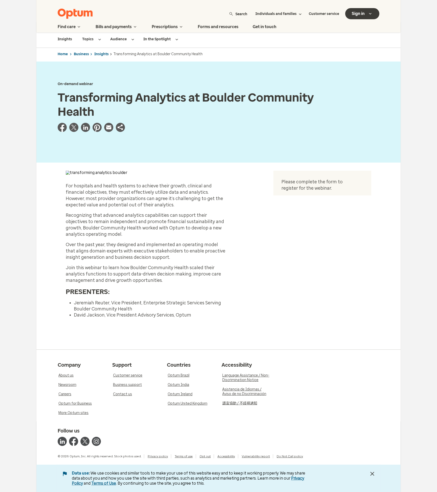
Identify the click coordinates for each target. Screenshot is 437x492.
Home (63, 54)
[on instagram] (96, 441)
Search (241, 13)
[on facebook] (73, 441)
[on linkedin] (62, 441)
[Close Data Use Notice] (372, 474)
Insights (101, 54)
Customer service (324, 14)
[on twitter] (85, 441)
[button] (120, 130)
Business (81, 54)
